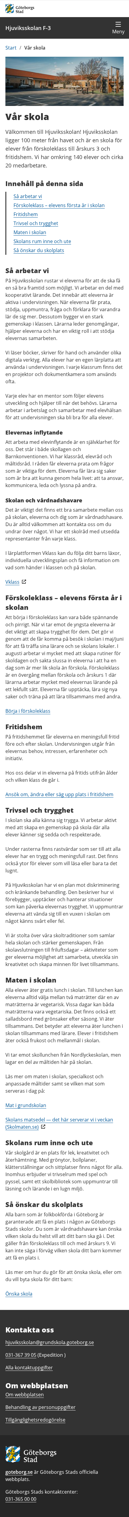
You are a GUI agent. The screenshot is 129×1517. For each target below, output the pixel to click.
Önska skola (18, 1293)
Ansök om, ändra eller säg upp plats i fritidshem (59, 794)
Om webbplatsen (24, 1394)
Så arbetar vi (28, 196)
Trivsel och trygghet (36, 223)
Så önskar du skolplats (39, 250)
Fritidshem (26, 214)
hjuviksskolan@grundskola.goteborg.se (49, 1342)
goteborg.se (19, 1472)
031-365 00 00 (20, 1499)
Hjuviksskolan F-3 (28, 28)
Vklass (12, 582)
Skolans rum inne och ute (42, 241)
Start (10, 47)
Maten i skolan (30, 232)
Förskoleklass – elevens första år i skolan (59, 205)
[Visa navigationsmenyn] (118, 28)
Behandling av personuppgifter (40, 1407)
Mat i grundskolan (25, 1105)
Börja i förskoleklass (27, 711)
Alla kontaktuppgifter (29, 1367)
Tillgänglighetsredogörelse (35, 1419)
